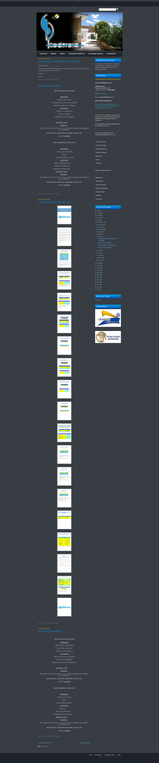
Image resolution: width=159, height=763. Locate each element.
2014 (98, 280)
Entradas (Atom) (44, 746)
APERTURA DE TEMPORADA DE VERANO (58, 61)
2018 (98, 270)
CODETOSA (109, 756)
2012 (98, 284)
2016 (98, 275)
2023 (98, 218)
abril (99, 253)
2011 (98, 287)
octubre (100, 227)
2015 (98, 277)
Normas (53, 53)
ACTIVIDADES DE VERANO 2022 (54, 202)
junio (99, 236)
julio (99, 234)
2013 (98, 282)
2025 (98, 213)
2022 (98, 220)
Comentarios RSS (109, 755)
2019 (98, 268)
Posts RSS (98, 755)
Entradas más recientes (45, 742)
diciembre (100, 222)
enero (99, 260)
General (97, 300)
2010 (98, 289)
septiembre (101, 229)
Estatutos (43, 53)
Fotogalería (111, 53)
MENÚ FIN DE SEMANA (49, 86)
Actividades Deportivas (77, 53)
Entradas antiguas (85, 742)
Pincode (119, 756)
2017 (98, 272)
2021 (98, 263)
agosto (100, 232)
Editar (118, 755)
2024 (98, 215)
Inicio (90, 755)
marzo (99, 255)
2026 (98, 210)
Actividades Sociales (96, 53)
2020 (98, 265)
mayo (99, 250)
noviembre (101, 224)
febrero (100, 257)
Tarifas (62, 53)
